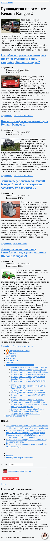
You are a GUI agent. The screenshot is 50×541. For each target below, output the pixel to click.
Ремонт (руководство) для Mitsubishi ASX (29, 367)
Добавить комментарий (23, 115)
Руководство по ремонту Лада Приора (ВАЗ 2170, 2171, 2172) (28, 377)
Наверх (4, 484)
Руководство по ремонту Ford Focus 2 (27, 400)
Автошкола (11, 356)
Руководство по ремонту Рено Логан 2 (28, 374)
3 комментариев (20, 243)
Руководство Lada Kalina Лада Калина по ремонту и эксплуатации (29, 405)
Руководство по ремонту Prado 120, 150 (28, 370)
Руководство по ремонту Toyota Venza (27, 390)
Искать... (5, 464)
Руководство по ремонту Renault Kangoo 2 (29, 372)
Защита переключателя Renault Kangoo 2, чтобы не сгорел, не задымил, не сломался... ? (23, 184)
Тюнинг (9, 363)
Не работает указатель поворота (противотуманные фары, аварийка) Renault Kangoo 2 (23, 59)
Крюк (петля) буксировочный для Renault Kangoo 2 (24, 122)
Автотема (10, 358)
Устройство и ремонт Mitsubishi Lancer (28, 402)
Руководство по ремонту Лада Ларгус (27, 409)
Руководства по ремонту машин (20, 365)
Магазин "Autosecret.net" (17, 416)
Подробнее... (6, 115)
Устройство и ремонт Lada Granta (25, 413)
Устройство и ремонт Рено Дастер (26, 411)
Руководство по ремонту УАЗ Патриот (28, 393)
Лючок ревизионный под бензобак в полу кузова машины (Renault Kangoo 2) (23, 252)
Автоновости (12, 360)
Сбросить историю (10, 478)
